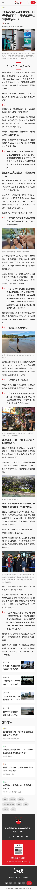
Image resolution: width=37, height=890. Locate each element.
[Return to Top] (32, 886)
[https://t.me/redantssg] (27, 836)
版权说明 (26, 877)
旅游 (25, 804)
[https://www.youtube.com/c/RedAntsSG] (18, 836)
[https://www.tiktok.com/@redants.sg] (9, 836)
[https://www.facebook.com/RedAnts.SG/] (14, 836)
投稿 (33, 3)
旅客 (13, 809)
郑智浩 (7, 23)
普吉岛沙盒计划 (9, 804)
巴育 (19, 804)
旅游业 (6, 809)
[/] (18, 2)
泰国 (5, 799)
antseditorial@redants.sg (21, 862)
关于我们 (11, 877)
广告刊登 (18, 877)
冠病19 (21, 799)
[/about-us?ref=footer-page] (22, 836)
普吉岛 (12, 799)
